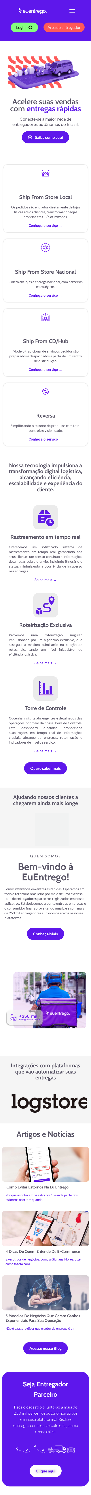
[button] (72, 11)
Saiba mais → (45, 580)
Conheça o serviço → (45, 226)
